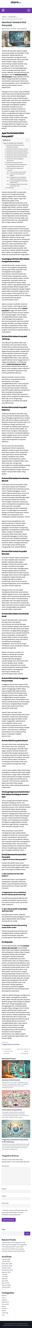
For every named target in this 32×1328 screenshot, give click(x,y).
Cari (3, 1229)
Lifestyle (4, 1308)
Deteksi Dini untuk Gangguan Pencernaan (15, 159)
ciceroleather (22, 29)
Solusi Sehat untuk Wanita (12, 1110)
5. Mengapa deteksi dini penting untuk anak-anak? (18, 185)
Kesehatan (4, 1042)
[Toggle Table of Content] (26, 140)
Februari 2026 (6, 1259)
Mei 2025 (4, 1279)
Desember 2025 (7, 1264)
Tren (3, 1315)
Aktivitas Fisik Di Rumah (11, 1080)
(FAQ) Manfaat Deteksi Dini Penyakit (15, 169)
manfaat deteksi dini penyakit (15, 947)
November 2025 (7, 1266)
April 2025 (5, 1281)
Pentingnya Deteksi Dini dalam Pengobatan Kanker (15, 146)
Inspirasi (4, 1300)
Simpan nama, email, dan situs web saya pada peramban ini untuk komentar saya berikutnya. (15, 1212)
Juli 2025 (4, 1274)
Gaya (3, 1298)
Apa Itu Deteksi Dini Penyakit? (13, 143)
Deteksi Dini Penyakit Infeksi (15, 162)
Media (4, 1311)
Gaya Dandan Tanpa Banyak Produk (13, 1242)
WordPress (25, 1325)
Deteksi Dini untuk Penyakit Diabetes (17, 151)
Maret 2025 (5, 1283)
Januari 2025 (6, 1287)
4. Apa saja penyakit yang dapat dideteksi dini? (19, 181)
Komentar (6, 1166)
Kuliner (4, 1306)
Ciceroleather (19, 1323)
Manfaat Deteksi (14, 1044)
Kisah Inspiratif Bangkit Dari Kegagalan (14, 1245)
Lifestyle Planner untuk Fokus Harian (13, 1251)
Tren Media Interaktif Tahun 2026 (12, 1247)
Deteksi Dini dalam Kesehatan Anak (17, 157)
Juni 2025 (5, 1276)
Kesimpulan (10, 188)
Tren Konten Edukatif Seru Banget (13, 1249)
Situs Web (5, 1203)
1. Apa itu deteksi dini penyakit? (17, 172)
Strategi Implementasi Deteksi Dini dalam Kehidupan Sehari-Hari (17, 165)
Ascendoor (11, 1325)
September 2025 (7, 1270)
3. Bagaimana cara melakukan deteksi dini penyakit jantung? (18, 178)
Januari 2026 (6, 1261)
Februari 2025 (6, 1285)
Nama (4, 1189)
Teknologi (5, 1313)
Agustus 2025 (6, 1272)
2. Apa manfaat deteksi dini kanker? (17, 174)
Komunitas (5, 1304)
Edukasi (4, 1295)
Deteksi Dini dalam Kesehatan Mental (17, 153)
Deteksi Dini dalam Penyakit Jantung (17, 149)
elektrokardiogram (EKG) (16, 364)
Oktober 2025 (6, 1268)
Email (4, 1196)
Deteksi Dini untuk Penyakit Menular (17, 155)
